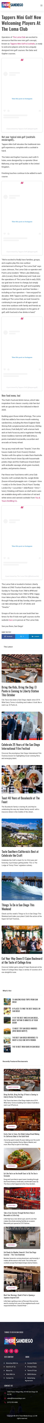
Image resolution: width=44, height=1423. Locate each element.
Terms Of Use (32, 1370)
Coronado (11, 1166)
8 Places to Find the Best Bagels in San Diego (26, 1009)
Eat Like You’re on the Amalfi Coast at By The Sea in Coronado (20, 1174)
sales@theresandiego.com (16, 1398)
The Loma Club (19, 37)
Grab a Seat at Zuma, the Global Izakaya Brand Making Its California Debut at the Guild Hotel (21, 1135)
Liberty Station (13, 1087)
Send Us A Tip (10, 1367)
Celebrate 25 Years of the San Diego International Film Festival (21, 746)
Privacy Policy (32, 1367)
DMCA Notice (31, 1374)
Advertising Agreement (30, 1379)
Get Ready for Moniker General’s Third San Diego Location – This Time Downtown (20, 1253)
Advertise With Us (12, 1363)
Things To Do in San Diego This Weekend (18, 907)
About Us (9, 1370)
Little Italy (11, 1205)
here (11, 620)
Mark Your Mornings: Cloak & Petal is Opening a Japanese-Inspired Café (19, 1296)
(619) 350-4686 (12, 1402)
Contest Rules (32, 1363)
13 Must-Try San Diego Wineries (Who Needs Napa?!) (24, 1029)
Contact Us (9, 1378)
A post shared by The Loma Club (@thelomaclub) (22, 576)
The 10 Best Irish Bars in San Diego (26, 1046)
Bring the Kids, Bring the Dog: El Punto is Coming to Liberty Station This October (20, 691)
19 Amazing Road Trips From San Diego (25, 1000)
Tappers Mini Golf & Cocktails (22, 44)
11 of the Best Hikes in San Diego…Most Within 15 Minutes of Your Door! (25, 1020)
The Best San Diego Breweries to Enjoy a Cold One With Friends (25, 1038)
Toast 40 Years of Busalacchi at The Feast (21, 800)
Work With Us (10, 1374)
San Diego (11, 1126)
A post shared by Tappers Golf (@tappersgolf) (22, 129)
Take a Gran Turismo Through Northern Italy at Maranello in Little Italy (19, 1214)
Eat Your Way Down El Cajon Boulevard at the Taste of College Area (22, 960)
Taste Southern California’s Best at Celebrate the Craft (20, 853)
